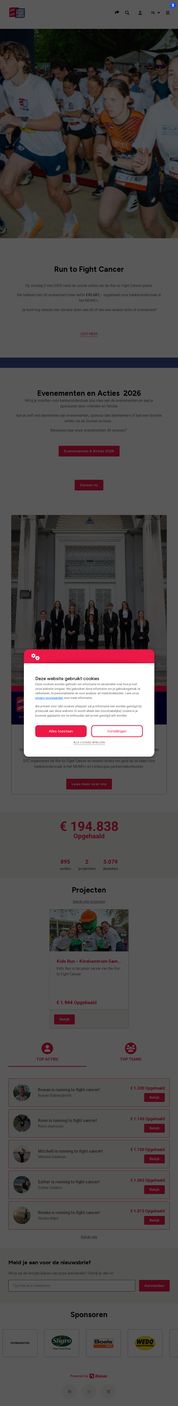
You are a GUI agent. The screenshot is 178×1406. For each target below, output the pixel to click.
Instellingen (117, 731)
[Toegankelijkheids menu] (173, 5)
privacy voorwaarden (49, 698)
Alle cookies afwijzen (89, 742)
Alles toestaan (61, 731)
